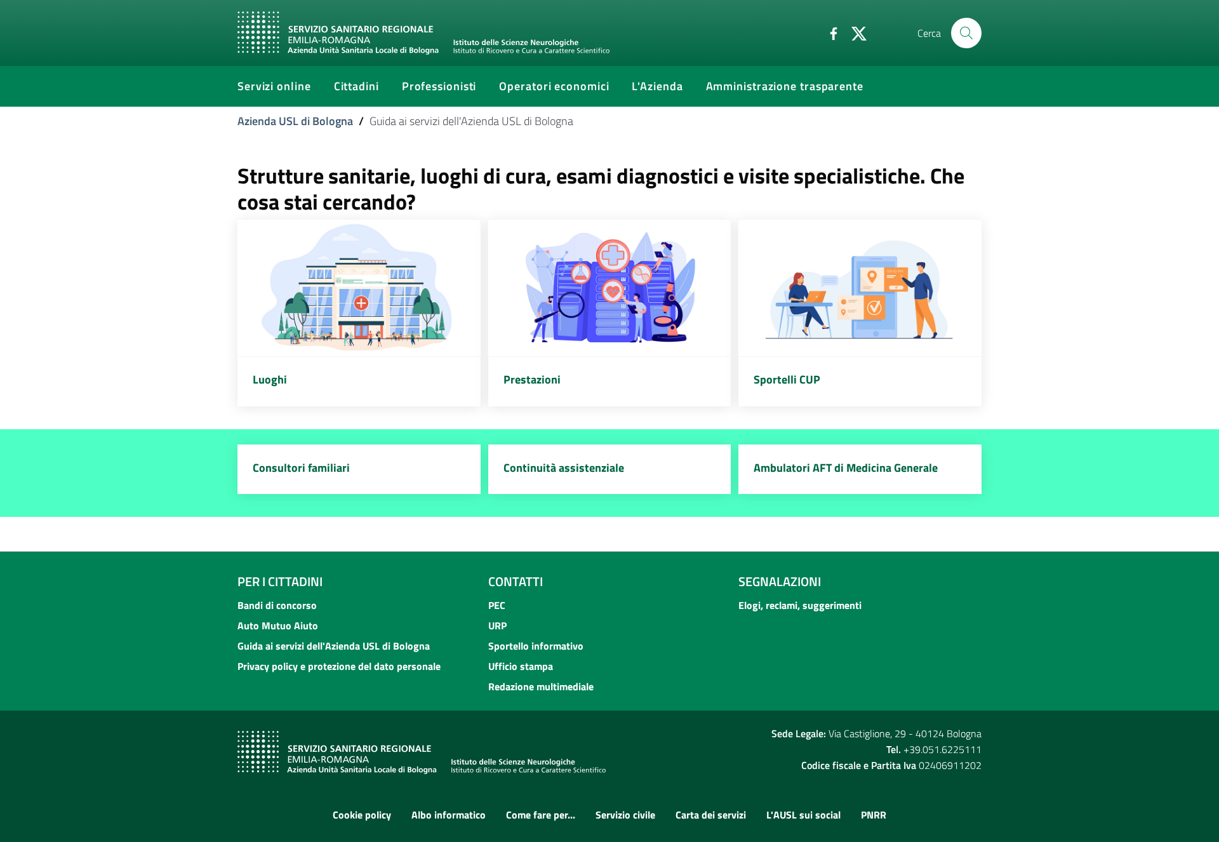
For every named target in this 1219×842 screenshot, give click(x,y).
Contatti (515, 581)
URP (497, 625)
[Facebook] (828, 32)
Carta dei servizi (711, 814)
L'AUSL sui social (803, 814)
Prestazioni (532, 379)
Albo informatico (448, 814)
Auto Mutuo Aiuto (277, 625)
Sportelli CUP (787, 379)
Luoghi (270, 379)
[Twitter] (854, 32)
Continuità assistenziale (563, 467)
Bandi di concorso (277, 605)
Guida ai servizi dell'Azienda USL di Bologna (333, 645)
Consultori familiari (301, 467)
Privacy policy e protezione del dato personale (339, 666)
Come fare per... (540, 814)
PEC (496, 605)
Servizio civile (625, 814)
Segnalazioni (779, 581)
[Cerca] (966, 33)
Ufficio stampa (520, 666)
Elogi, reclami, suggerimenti (800, 605)
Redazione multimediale (541, 686)
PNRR (873, 814)
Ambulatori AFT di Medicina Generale (846, 467)
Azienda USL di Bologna (295, 121)
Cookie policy (362, 814)
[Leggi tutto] (359, 288)
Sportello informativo (535, 645)
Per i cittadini (280, 581)
